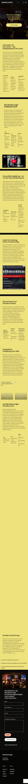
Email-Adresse (8, 707)
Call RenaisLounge (10, 739)
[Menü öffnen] (18, 2)
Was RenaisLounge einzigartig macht (11, 106)
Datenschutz (5, 759)
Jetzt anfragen (14, 25)
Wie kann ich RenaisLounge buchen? (10, 660)
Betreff (6, 713)
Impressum (5, 757)
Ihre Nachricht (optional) (10, 719)
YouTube (12, 773)
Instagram (12, 771)
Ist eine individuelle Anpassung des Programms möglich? (12, 667)
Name (6, 701)
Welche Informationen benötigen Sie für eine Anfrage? (14, 663)
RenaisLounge (7, 2)
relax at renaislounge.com (11, 744)
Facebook (12, 769)
